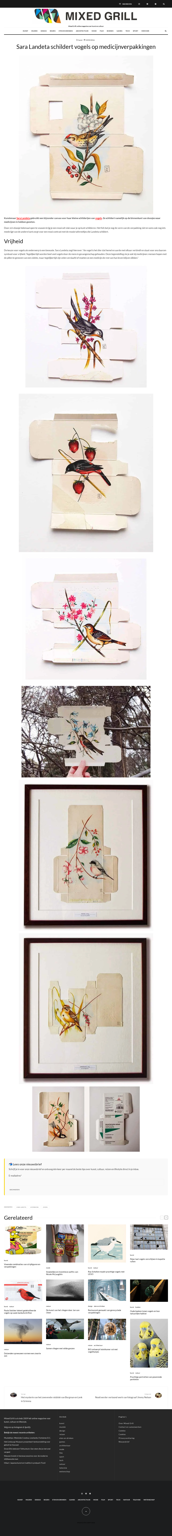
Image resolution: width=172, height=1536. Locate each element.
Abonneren (15, 1189)
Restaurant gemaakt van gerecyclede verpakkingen (104, 1311)
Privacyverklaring (127, 1438)
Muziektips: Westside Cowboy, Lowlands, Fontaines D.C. (27, 1438)
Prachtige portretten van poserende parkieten (146, 1378)
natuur (95, 1268)
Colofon (122, 1431)
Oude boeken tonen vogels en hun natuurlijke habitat (145, 1312)
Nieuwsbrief (124, 1442)
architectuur (82, 31)
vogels (98, 218)
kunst (25, 31)
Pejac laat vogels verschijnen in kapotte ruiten (147, 1260)
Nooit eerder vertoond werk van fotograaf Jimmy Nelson (123, 1396)
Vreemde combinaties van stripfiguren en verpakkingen (22, 1265)
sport (135, 31)
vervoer (145, 31)
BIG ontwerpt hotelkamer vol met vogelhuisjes (103, 1350)
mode (94, 31)
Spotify (28, 1427)
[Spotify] (155, 4)
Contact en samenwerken (130, 1427)
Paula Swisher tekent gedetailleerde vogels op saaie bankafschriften (20, 1311)
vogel (46, 1207)
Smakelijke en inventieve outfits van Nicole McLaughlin (62, 1273)
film (102, 31)
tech (128, 31)
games (119, 31)
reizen (52, 31)
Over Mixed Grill (126, 1423)
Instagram (18, 1427)
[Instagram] (139, 4)
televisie (63, 1468)
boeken (110, 31)
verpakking (35, 1207)
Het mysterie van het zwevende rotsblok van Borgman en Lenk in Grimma (51, 1397)
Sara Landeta (23, 218)
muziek (34, 31)
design (44, 31)
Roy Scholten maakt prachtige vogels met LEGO (106, 1272)
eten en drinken (66, 31)
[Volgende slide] (166, 1217)
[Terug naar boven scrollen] (86, 1511)
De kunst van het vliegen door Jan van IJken (62, 1311)
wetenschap (64, 1471)
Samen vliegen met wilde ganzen (60, 1348)
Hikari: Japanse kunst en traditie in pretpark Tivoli (25, 1463)
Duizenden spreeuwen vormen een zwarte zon (22, 1354)
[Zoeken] (164, 4)
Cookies (122, 1434)
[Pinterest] (147, 4)
